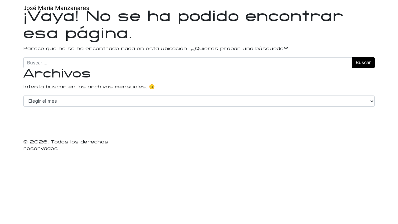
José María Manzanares (56, 8)
